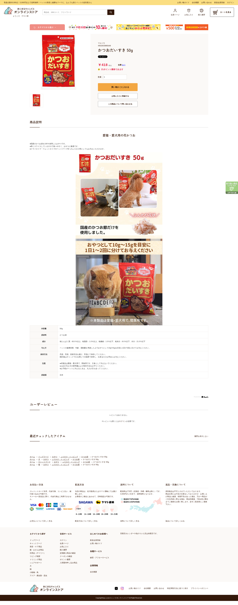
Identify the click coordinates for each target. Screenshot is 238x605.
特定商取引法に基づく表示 (177, 588)
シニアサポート (36, 563)
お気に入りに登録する (120, 96)
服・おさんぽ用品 (37, 550)
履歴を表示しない (201, 436)
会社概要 (195, 2)
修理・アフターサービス (99, 558)
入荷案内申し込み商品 (68, 563)
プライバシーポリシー (199, 588)
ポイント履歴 (65, 559)
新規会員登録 (219, 2)
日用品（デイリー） (37, 553)
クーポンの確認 (66, 556)
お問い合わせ (206, 2)
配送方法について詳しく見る (86, 521)
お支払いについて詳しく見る (41, 521)
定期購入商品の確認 (67, 553)
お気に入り (64, 547)
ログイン (230, 2)
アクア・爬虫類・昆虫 (38, 576)
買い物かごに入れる (120, 87)
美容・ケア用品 (36, 547)
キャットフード (36, 543)
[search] (110, 12)
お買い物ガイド (183, 2)
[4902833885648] (36, 100)
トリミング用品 (36, 559)
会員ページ (64, 543)
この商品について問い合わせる (120, 104)
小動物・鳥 (34, 572)
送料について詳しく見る (129, 521)
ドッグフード (35, 540)
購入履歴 (63, 550)
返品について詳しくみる (175, 521)
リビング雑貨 (35, 556)
